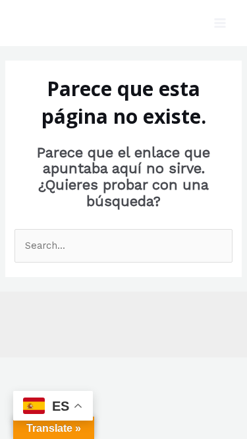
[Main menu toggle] (220, 23)
